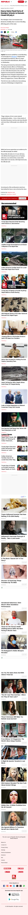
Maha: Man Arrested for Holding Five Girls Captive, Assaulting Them (13, 360)
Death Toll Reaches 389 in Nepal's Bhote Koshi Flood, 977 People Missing (12, 383)
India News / (7, 5)
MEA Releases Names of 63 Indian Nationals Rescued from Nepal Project (14, 314)
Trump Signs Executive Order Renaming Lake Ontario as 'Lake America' (13, 222)
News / (2, 5)
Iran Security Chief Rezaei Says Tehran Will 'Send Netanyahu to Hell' (13, 429)
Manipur (14, 56)
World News (3, 225)
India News (3, 29)
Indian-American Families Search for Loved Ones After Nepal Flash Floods (13, 268)
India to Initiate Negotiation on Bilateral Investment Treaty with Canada (13, 406)
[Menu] (26, 2)
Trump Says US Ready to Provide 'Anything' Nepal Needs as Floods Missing (13, 291)
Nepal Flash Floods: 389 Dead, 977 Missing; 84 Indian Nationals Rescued (8, 440)
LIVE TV (21, 1)
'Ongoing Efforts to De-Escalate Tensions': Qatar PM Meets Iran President (13, 337)
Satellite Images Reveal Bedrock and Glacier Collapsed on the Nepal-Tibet (14, 245)
